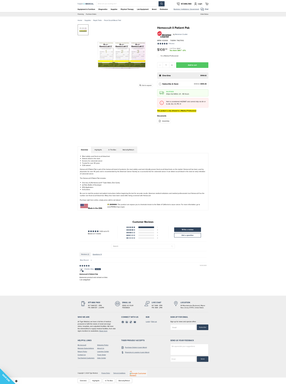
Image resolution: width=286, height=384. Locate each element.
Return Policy (82, 351)
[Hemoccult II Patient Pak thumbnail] (83, 29)
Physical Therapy (127, 9)
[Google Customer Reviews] (138, 373)
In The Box (112, 150)
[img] (84, 266)
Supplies (114, 9)
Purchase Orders (91, 14)
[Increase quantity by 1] (172, 65)
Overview (84, 150)
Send (203, 359)
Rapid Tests (97, 20)
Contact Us (82, 355)
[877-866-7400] (92, 305)
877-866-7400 (186, 4)
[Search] (162, 3)
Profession (164, 9)
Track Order (101, 355)
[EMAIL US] (124, 305)
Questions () (97, 254)
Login (148, 321)
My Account (82, 345)
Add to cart (192, 65)
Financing (81, 14)
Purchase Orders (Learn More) (136, 347)
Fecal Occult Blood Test (112, 20)
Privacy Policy (105, 373)
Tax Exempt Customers (86, 358)
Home (80, 20)
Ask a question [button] (187, 235)
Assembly (165, 121)
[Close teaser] (16, 381)
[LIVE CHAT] (153, 305)
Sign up (154, 321)
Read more (103, 331)
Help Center (101, 358)
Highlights (98, 150)
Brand (154, 9)
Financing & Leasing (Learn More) (137, 352)
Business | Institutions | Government (186, 9)
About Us (100, 348)
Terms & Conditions (119, 373)
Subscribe (202, 327)
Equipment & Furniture (86, 9)
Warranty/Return (128, 150)
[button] (130, 227)
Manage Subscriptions (86, 348)
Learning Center (103, 351)
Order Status (204, 14)
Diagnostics (102, 9)
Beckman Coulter (181, 34)
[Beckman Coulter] (164, 34)
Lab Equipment (143, 9)
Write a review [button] (187, 229)
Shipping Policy (102, 345)
